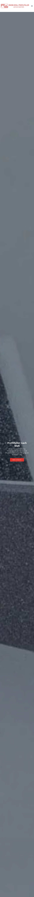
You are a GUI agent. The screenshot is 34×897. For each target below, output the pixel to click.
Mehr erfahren (17, 460)
